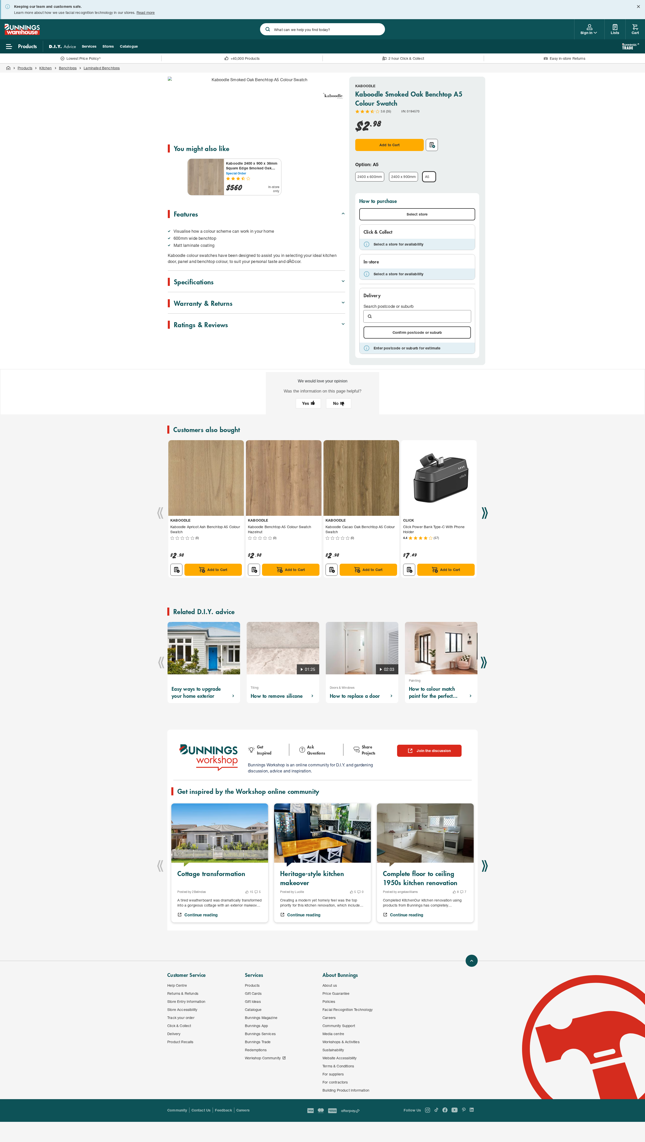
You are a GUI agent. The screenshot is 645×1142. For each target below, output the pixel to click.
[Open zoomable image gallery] (339, 75)
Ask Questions (316, 750)
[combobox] (322, 29)
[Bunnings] (22, 33)
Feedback (223, 1110)
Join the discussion (434, 750)
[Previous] (160, 513)
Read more (146, 12)
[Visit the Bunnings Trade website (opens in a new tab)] (630, 46)
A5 (427, 176)
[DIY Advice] (62, 46)
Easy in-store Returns (567, 58)
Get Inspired (264, 750)
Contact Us (201, 1110)
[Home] (8, 68)
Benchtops (68, 68)
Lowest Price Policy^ (84, 58)
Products (25, 68)
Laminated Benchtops (102, 68)
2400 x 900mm (403, 176)
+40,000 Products (245, 58)
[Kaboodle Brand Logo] (333, 96)
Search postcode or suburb (388, 306)
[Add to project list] (432, 145)
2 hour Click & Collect (406, 58)
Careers (243, 1110)
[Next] (485, 513)
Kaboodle (365, 86)
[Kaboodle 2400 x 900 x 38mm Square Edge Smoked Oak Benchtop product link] (206, 177)
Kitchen (45, 68)
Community (177, 1110)
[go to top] (472, 961)
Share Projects (369, 750)
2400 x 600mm (370, 176)
